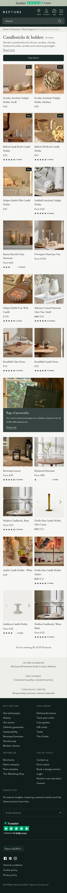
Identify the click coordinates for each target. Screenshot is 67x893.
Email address (12, 809)
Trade (40, 731)
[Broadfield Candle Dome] (49, 343)
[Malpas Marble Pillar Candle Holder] (18, 182)
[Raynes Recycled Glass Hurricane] (18, 235)
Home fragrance (29, 29)
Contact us (42, 759)
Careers (41, 783)
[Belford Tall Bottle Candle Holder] (49, 128)
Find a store (43, 764)
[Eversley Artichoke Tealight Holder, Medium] (49, 79)
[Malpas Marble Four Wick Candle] (18, 289)
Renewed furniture (13, 736)
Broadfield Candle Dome (46, 361)
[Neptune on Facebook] (5, 859)
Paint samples (10, 769)
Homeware (15, 29)
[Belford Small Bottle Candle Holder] (18, 128)
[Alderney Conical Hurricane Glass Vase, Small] (49, 289)
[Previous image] (7, 80)
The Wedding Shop (13, 773)
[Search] (59, 21)
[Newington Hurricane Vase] (49, 235)
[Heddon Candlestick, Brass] (18, 502)
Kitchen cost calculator (49, 778)
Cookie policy (10, 870)
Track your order (45, 717)
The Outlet (42, 736)
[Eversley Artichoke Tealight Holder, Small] (18, 79)
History (7, 717)
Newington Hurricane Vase (47, 254)
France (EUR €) (13, 848)
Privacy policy (10, 875)
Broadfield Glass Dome (14, 361)
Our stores (8, 722)
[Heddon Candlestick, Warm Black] (49, 605)
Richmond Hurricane (44, 471)
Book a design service (48, 769)
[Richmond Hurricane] (49, 452)
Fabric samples (11, 764)
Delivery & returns (46, 713)
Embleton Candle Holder (15, 624)
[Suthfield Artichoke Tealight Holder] (49, 182)
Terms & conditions (12, 865)
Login (40, 773)
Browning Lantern (12, 471)
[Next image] (29, 80)
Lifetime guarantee (13, 727)
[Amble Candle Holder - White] (18, 552)
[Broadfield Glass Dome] (18, 343)
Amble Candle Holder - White (17, 570)
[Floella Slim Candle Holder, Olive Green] (49, 502)
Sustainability (10, 731)
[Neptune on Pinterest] (10, 859)
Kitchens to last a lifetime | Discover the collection (33, 3)
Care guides (43, 722)
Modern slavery (11, 745)
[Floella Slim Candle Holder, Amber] (49, 552)
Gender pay (9, 741)
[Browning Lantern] (18, 452)
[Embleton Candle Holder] (18, 605)
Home (6, 29)
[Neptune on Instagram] (15, 859)
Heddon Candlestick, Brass (16, 520)
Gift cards (42, 727)
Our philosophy (11, 713)
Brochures (8, 759)
